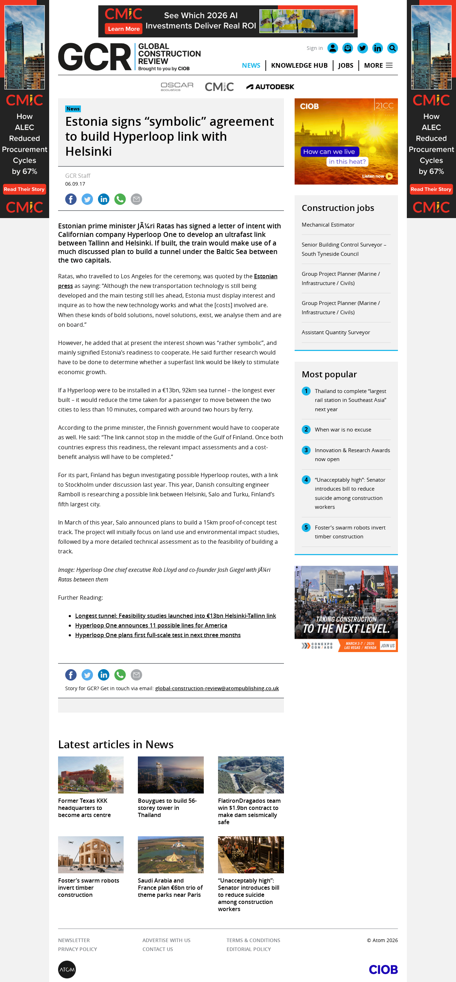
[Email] (347, 48)
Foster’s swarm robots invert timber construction (350, 532)
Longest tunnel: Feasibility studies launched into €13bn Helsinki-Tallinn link (175, 616)
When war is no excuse (343, 429)
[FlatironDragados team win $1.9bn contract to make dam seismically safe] (251, 775)
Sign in (315, 48)
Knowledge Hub (299, 65)
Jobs (345, 65)
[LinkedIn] (377, 48)
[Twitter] (362, 48)
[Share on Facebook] (71, 199)
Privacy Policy (77, 949)
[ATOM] (143, 969)
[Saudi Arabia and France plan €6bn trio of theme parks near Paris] (171, 854)
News (251, 65)
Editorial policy (249, 949)
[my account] (332, 48)
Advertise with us (166, 940)
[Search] (392, 48)
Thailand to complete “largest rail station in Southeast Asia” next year (350, 400)
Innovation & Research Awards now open (352, 454)
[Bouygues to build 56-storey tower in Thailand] (171, 775)
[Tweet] (87, 199)
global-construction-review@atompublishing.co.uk (217, 688)
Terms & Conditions (253, 940)
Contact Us (157, 949)
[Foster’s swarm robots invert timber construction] (91, 854)
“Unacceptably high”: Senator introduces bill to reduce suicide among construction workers (350, 493)
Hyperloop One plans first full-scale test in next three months (158, 635)
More (373, 65)
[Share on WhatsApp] (120, 199)
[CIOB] (313, 969)
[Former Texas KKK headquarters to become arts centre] (91, 775)
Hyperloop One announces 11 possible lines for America (151, 625)
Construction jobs (338, 207)
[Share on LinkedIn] (103, 199)
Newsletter (74, 940)
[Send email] (136, 199)
